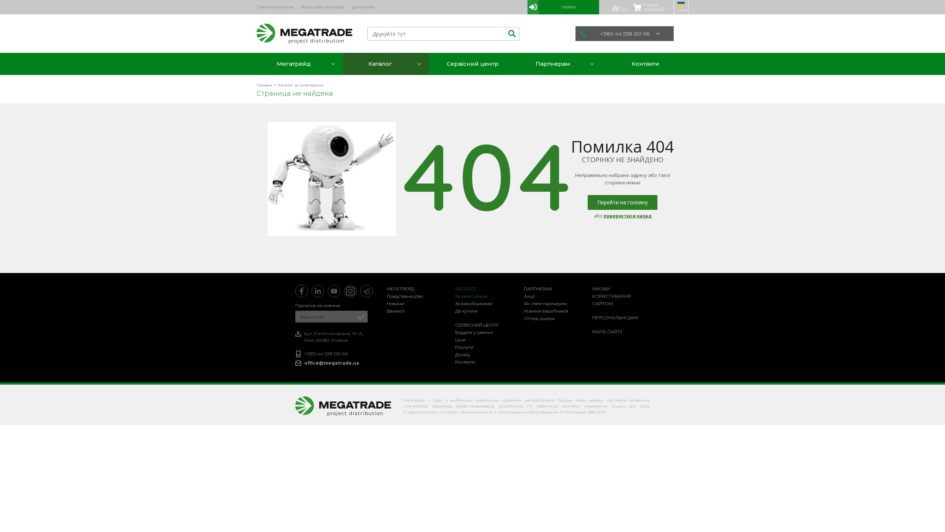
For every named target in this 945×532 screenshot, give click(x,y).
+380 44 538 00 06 (624, 33)
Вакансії (396, 311)
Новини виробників (546, 311)
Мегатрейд (400, 288)
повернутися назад (628, 216)
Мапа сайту (607, 331)
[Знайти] (510, 34)
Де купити (466, 311)
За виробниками (473, 303)
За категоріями (471, 296)
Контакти (465, 362)
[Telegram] (366, 291)
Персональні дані (615, 317)
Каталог (466, 288)
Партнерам (538, 288)
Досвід (462, 354)
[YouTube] (334, 291)
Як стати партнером (545, 303)
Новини (395, 303)
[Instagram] (350, 291)
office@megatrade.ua (331, 363)
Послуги (464, 347)
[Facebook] (301, 291)
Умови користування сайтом (611, 296)
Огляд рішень (539, 318)
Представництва (405, 296)
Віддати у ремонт (474, 332)
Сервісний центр (476, 325)
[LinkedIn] (318, 291)
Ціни (460, 339)
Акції (529, 296)
